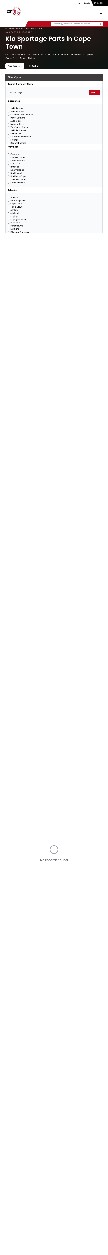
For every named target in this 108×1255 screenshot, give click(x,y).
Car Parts (9, 28)
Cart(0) (100, 3)
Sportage (25, 28)
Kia (17, 28)
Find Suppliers (15, 66)
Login (79, 3)
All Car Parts (35, 66)
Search (94, 92)
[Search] (100, 24)
